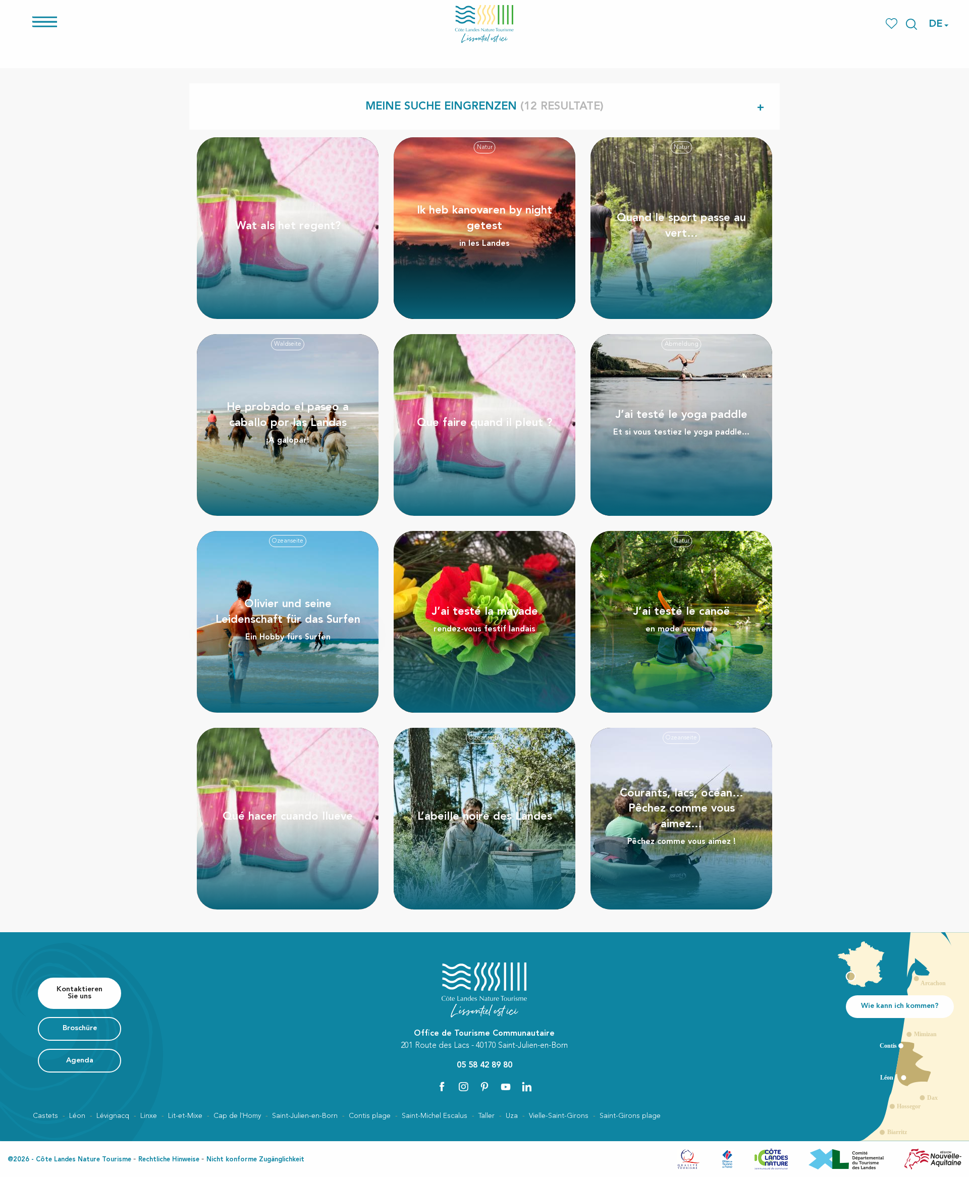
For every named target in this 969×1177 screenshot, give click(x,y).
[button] (911, 24)
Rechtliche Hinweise (168, 1159)
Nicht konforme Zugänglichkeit (255, 1159)
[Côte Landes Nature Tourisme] (484, 24)
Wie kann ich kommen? (900, 1006)
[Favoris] (892, 24)
